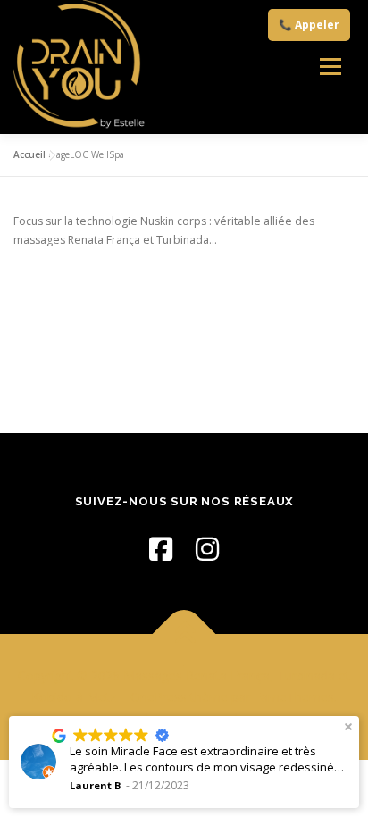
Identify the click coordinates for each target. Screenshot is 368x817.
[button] (348, 727)
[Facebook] (160, 548)
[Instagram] (207, 548)
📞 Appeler (309, 24)
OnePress (158, 696)
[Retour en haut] (184, 634)
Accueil (29, 154)
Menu (330, 67)
